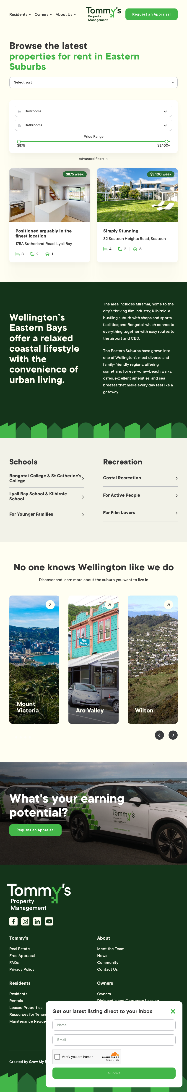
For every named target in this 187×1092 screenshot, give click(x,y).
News (102, 955)
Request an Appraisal (151, 14)
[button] (93, 158)
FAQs (14, 962)
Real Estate (19, 948)
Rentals (16, 1000)
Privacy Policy (21, 969)
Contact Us (107, 969)
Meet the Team (111, 948)
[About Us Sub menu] (74, 14)
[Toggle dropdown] (165, 111)
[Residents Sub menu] (30, 14)
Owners (41, 14)
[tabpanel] (34, 660)
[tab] (11, 737)
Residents (18, 14)
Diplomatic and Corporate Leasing (128, 1000)
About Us (64, 14)
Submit (114, 1073)
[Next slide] (173, 735)
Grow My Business (44, 1062)
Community (107, 962)
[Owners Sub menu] (50, 14)
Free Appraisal (22, 955)
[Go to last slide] (159, 735)
